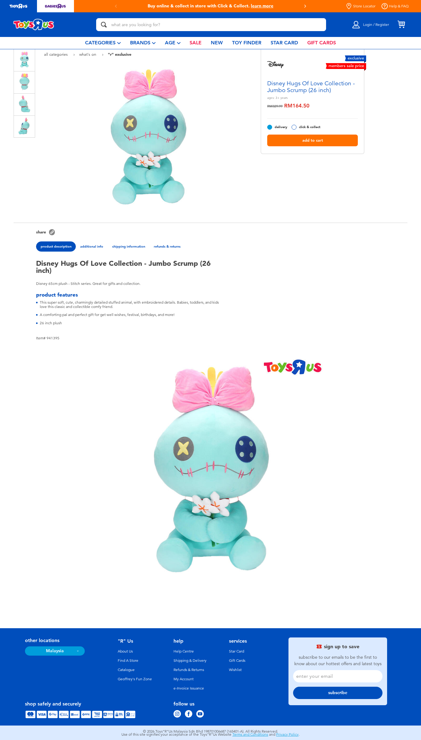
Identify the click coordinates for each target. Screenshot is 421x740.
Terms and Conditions (250, 734)
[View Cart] (401, 24)
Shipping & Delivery (190, 660)
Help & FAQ (399, 6)
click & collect (309, 127)
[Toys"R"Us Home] (33, 24)
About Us (125, 651)
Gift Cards (237, 660)
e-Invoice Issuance (189, 688)
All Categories (56, 54)
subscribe (337, 692)
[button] (305, 6)
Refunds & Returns (189, 670)
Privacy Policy (287, 734)
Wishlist (235, 670)
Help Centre (184, 651)
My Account (184, 679)
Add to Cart (312, 140)
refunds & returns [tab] (167, 246)
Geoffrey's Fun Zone (135, 679)
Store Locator (364, 6)
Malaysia (55, 650)
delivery (281, 127)
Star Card (236, 651)
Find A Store (128, 660)
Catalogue (126, 670)
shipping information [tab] (128, 246)
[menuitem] (102, 43)
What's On (88, 54)
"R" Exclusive (119, 54)
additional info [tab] (91, 246)
